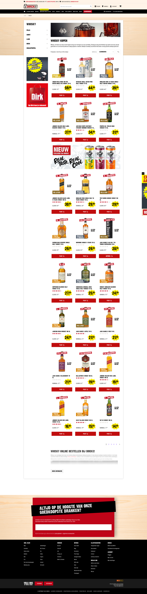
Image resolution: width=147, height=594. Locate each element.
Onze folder (76, 545)
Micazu (92, 571)
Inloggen (109, 555)
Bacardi (59, 545)
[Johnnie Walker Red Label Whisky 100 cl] (109, 361)
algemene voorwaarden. (69, 533)
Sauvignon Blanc (77, 556)
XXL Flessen (42, 548)
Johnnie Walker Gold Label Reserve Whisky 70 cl (60, 127)
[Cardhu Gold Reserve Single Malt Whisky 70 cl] (62, 228)
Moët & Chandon (60, 559)
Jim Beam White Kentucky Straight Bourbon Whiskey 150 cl (85, 127)
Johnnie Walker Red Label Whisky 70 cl (60, 421)
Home (25, 15)
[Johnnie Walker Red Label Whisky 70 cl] (62, 406)
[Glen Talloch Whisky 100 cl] (85, 406)
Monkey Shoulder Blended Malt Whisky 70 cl (108, 288)
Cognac (41, 556)
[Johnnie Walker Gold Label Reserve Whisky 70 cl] (62, 112)
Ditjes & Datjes (94, 566)
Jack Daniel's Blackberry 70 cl (61, 376)
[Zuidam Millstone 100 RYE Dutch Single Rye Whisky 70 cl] (62, 67)
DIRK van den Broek (95, 563)
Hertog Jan (59, 554)
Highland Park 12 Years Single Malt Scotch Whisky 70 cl (109, 82)
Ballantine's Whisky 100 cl (84, 376)
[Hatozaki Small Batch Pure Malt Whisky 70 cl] (85, 67)
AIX (58, 551)
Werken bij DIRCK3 (112, 545)
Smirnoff (59, 548)
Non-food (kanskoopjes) (29, 562)
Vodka (41, 554)
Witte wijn (76, 562)
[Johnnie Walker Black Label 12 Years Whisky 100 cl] (62, 184)
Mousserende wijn (78, 570)
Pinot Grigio (76, 554)
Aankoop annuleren (95, 556)
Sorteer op (94, 52)
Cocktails (26, 548)
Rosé (75, 565)
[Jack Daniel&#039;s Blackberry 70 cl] (62, 361)
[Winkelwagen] (120, 6)
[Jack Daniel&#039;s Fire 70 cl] (109, 317)
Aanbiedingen (43, 545)
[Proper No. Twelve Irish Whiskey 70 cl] (109, 112)
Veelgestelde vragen (95, 545)
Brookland (93, 568)
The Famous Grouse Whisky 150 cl (109, 199)
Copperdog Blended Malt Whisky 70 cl (60, 288)
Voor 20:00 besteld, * (70, 1)
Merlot (75, 559)
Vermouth (42, 565)
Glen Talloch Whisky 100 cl (84, 420)
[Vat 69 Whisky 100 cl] (109, 406)
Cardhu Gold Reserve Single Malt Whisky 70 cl (61, 243)
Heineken (59, 556)
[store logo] (30, 6)
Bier (25, 556)
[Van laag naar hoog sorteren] (118, 52)
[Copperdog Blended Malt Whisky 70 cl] (62, 272)
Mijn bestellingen (111, 560)
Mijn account (110, 557)
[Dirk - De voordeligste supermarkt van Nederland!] (37, 106)
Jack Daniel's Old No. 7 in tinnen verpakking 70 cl (107, 243)
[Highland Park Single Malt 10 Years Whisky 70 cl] (85, 184)
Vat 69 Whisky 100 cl (106, 420)
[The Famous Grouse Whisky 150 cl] (109, 184)
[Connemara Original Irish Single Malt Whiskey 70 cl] (85, 272)
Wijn (25, 545)
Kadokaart (93, 551)
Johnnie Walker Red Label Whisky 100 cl (108, 376)
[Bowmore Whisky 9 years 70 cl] (85, 228)
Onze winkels (93, 548)
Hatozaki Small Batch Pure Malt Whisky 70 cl (84, 82)
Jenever (41, 562)
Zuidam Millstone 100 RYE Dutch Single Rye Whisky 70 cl (61, 82)
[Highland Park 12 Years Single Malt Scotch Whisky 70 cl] (109, 67)
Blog (75, 548)
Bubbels (25, 554)
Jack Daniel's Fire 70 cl (107, 331)
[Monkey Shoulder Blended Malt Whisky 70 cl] (109, 272)
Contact (92, 554)
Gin (41, 551)
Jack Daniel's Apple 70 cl (84, 331)
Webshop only (27, 565)
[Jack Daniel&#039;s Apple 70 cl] (85, 317)
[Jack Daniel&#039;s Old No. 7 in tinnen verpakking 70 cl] (109, 228)
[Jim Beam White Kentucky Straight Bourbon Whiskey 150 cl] (85, 112)
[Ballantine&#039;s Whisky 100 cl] (85, 361)
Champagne (76, 573)
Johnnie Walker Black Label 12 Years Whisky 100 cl (61, 199)
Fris (24, 559)
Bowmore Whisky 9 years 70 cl (85, 242)
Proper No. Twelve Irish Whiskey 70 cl (107, 127)
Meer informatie (57, 471)
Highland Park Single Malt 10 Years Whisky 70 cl (85, 199)
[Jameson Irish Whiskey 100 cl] (62, 317)
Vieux (41, 559)
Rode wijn (76, 567)
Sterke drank (26, 551)
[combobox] (76, 6)
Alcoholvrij (76, 551)
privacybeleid (58, 533)
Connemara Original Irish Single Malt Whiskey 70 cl (84, 288)
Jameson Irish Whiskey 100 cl (61, 331)
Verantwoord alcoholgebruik (113, 548)
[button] (106, 52)
